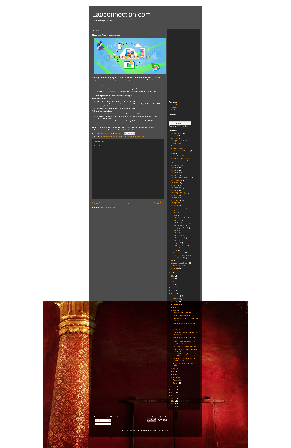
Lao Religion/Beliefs (177, 238)
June (175, 368)
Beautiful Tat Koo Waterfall (181, 315)
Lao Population (175, 230)
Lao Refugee (175, 233)
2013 (173, 404)
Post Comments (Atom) (109, 207)
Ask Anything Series (177, 141)
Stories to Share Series (178, 265)
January (176, 383)
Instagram (174, 107)
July (174, 310)
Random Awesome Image (179, 263)
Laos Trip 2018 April (177, 258)
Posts (99, 420)
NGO (172, 260)
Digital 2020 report (127, 130)
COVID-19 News (176, 143)
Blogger (167, 430)
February (176, 380)
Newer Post (97, 203)
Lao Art (173, 153)
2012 (173, 407)
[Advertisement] (183, 64)
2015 (173, 398)
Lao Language (175, 200)
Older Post (159, 203)
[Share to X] (130, 133)
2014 (173, 401)
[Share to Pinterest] (134, 133)
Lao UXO (174, 250)
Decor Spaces (175, 146)
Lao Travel (174, 248)
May (174, 371)
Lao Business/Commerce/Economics (112, 136)
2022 (173, 287)
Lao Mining (174, 210)
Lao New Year (175, 220)
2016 (173, 395)
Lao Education (175, 172)
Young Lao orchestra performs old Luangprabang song (183, 342)
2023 (173, 285)
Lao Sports (174, 240)
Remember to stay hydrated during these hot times (183, 359)
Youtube (173, 110)
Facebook (174, 105)
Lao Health (174, 190)
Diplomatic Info (176, 148)
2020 (173, 293)
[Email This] (125, 133)
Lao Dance (174, 170)
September (177, 304)
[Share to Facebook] (132, 133)
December (176, 296)
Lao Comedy (175, 167)
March (175, 377)
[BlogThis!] (128, 133)
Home (128, 203)
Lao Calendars (175, 165)
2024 (173, 282)
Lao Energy (174, 175)
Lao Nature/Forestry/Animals (180, 218)
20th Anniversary (176, 133)
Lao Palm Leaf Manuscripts (180, 223)
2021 (173, 290)
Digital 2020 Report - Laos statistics (184, 346)
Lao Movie (174, 213)
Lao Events (174, 183)
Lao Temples (175, 243)
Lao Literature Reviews (178, 208)
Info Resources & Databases (180, 151)
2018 (173, 389)
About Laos (174, 136)
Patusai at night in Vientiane (181, 313)
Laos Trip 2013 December (179, 255)
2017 (173, 392)
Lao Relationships (176, 235)
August (175, 307)
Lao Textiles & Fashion (178, 245)
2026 (173, 276)
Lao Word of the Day (177, 253)
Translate (185, 126)
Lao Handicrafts (176, 188)
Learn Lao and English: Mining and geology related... (183, 324)
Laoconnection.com (121, 14)
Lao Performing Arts (177, 225)
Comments (101, 424)
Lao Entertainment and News (134, 136)
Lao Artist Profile (176, 156)
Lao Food (174, 185)
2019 (173, 387)
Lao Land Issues (176, 198)
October (176, 301)
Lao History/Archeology (178, 193)
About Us (174, 138)
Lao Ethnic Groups (177, 180)
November (176, 299)
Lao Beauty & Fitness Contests (181, 158)
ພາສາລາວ (174, 268)
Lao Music (174, 215)
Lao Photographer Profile (179, 228)
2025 (173, 279)
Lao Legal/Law (175, 203)
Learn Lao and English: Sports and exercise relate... (183, 338)
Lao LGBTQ (174, 205)
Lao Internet (174, 195)
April (174, 374)
